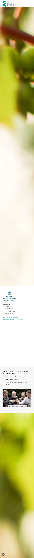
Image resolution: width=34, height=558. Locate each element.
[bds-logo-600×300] (14, 3)
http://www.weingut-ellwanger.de (13, 319)
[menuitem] (24, 3)
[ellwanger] (17, 398)
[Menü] (28, 3)
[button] (3, 554)
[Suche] (24, 3)
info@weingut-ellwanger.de (11, 317)
